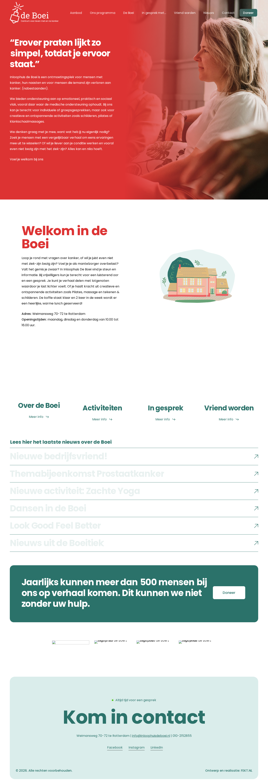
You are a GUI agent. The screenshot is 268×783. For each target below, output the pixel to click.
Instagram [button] (137, 747)
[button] (39, 417)
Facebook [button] (115, 747)
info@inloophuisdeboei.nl (151, 735)
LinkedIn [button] (156, 747)
